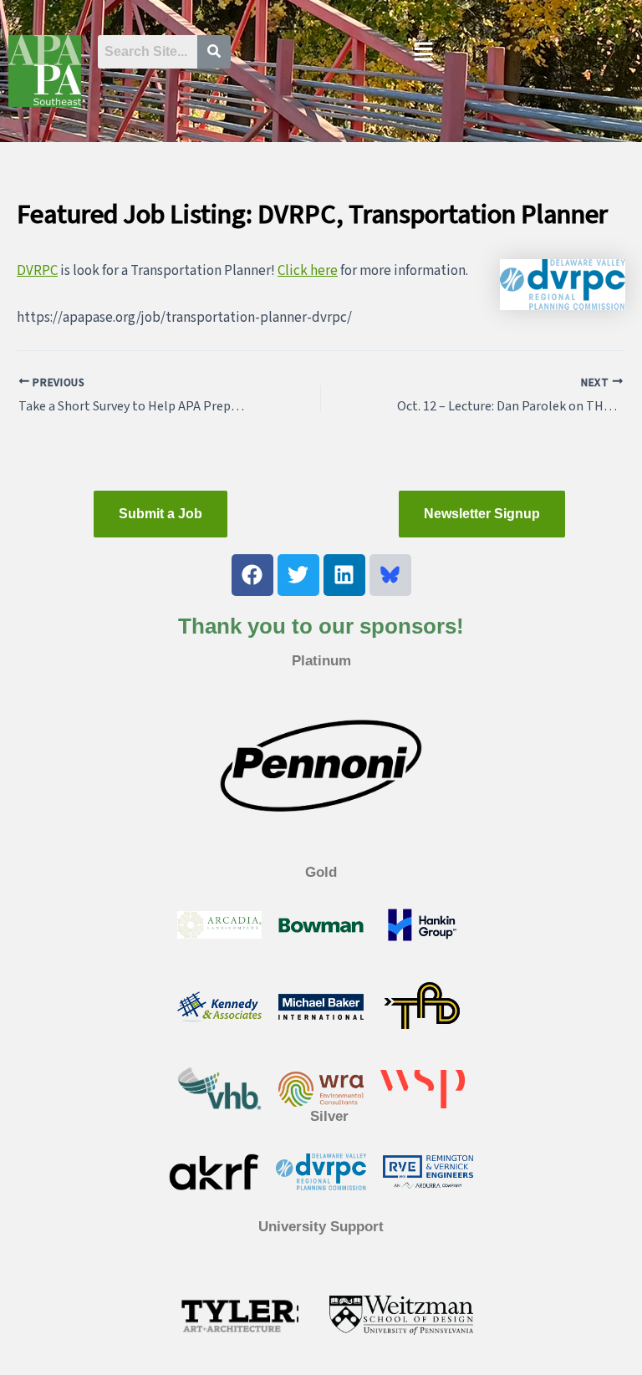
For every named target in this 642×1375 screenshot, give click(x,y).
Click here (308, 271)
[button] (424, 53)
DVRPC (37, 271)
